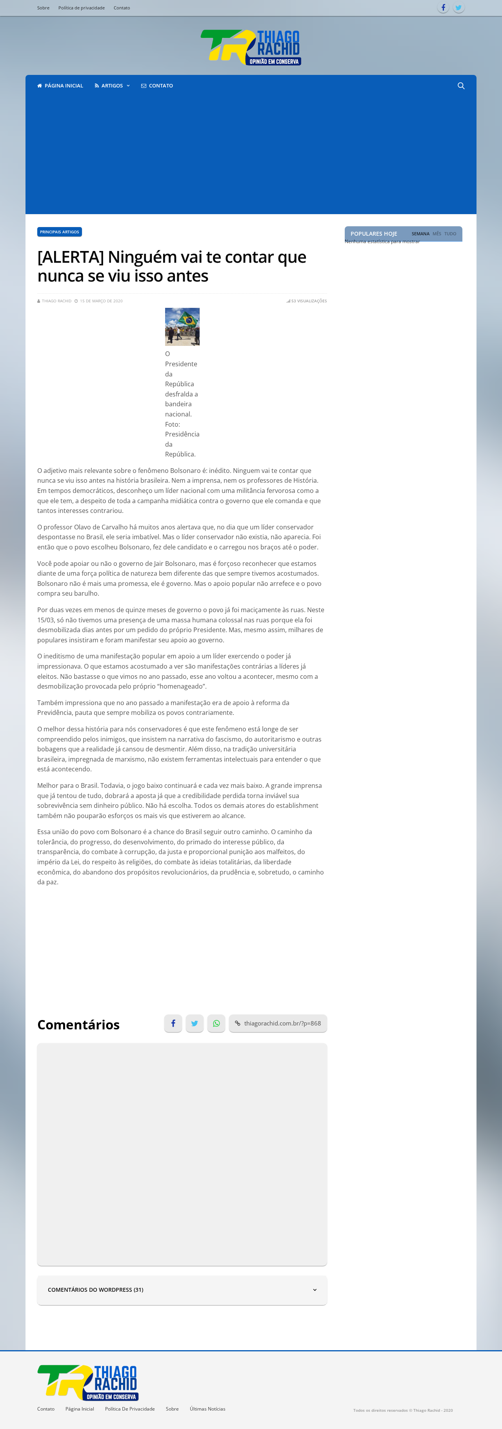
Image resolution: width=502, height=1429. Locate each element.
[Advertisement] (251, 155)
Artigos (112, 85)
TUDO (450, 233)
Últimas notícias (208, 1408)
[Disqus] (182, 1153)
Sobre (43, 8)
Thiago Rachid (56, 301)
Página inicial (64, 85)
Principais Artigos (59, 232)
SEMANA (420, 233)
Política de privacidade (81, 8)
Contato (122, 8)
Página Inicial (79, 1408)
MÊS (437, 233)
